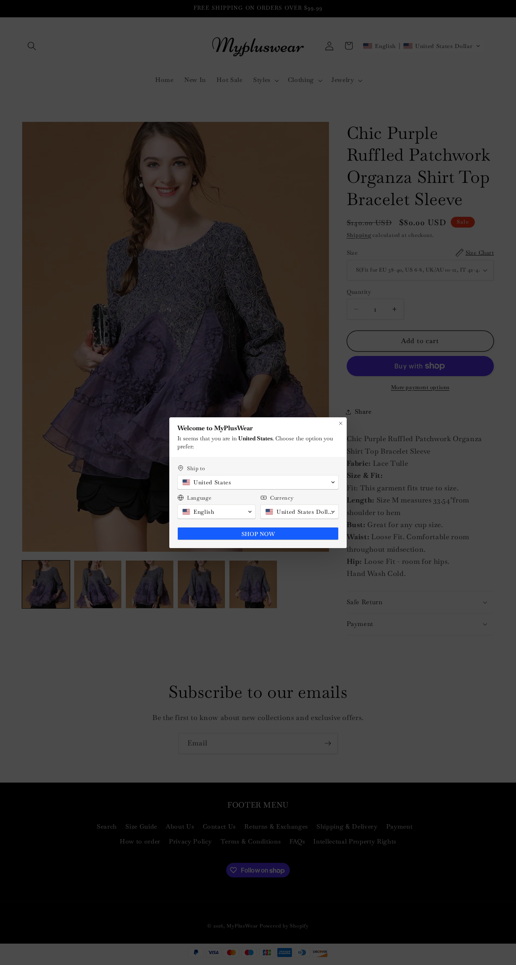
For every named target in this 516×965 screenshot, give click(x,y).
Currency (281, 497)
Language (199, 497)
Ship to (196, 468)
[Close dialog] (340, 423)
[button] (258, 482)
